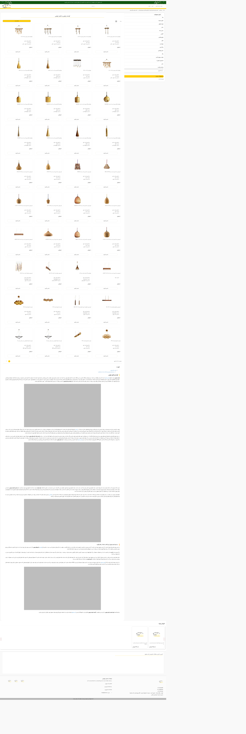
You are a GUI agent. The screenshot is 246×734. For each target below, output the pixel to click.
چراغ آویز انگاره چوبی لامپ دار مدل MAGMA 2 (54, 104)
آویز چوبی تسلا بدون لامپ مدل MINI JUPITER (112, 171)
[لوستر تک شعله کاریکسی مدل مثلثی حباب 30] (19, 334)
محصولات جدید (159, 76)
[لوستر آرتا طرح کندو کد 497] (77, 334)
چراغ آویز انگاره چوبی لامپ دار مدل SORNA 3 (24, 138)
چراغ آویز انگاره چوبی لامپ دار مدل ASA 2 (25, 70)
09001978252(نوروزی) (108, 632)
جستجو (64, 6)
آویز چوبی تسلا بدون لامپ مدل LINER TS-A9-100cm (23, 239)
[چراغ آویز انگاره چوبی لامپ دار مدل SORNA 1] (77, 131)
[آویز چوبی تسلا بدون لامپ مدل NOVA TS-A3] (107, 199)
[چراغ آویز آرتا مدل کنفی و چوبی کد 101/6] (48, 30)
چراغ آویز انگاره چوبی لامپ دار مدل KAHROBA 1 (112, 104)
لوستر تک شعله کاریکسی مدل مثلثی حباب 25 (54, 341)
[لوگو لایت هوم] (6, 6)
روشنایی (50, 478)
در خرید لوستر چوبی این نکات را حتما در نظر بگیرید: (106, 372)
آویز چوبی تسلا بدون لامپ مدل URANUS (84, 171)
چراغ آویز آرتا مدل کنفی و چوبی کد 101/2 (113, 36)
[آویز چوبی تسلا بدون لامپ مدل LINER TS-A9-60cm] (107, 266)
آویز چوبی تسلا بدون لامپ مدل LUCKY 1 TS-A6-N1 (23, 205)
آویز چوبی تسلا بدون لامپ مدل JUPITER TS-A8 (53, 239)
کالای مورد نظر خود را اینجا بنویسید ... (80, 6)
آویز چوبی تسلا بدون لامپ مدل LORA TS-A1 (54, 171)
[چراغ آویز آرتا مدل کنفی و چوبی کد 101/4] (77, 30)
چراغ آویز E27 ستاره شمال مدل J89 (85, 273)
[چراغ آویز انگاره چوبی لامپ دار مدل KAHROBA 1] (107, 97)
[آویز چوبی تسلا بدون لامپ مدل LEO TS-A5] (48, 199)
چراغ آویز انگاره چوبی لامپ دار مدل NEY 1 (113, 138)
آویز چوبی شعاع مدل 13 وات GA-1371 (55, 273)
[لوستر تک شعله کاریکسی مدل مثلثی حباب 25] (48, 334)
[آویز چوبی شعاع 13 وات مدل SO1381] (19, 266)
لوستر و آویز (107, 378)
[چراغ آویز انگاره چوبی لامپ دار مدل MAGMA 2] (48, 97)
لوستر (76, 419)
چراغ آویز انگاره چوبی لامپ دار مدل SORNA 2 (54, 138)
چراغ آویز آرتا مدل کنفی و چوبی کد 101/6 (55, 36)
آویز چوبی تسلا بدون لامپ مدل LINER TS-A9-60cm (111, 273)
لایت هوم (74, 555)
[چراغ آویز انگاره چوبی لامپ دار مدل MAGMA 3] (19, 97)
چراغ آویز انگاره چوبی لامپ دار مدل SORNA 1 (83, 138)
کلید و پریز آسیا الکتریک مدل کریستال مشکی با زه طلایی (140, 586)
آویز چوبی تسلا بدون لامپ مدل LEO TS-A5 (54, 205)
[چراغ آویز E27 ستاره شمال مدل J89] (77, 266)
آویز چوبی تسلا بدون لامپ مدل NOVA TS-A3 (112, 205)
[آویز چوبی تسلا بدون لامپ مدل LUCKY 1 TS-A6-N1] (19, 199)
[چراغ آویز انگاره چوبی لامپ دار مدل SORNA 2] (48, 131)
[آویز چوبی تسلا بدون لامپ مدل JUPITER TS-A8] (48, 232)
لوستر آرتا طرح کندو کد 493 (115, 341)
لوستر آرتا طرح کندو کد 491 (57, 307)
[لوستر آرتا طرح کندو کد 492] (19, 300)
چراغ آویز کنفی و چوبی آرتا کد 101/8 (26, 36)
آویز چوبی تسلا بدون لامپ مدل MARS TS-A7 (83, 239)
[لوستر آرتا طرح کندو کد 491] (48, 300)
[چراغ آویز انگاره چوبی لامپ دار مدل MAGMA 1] (77, 97)
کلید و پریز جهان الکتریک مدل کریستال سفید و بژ (157, 586)
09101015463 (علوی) (108, 626)
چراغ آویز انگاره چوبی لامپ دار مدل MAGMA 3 (24, 104)
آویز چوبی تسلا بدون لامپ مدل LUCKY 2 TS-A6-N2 (111, 239)
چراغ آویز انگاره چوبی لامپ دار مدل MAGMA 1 (83, 104)
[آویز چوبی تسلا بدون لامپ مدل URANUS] (77, 165)
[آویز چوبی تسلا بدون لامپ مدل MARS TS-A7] (77, 232)
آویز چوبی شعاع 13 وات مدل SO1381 (26, 273)
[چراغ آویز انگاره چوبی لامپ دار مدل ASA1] (48, 63)
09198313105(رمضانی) (108, 629)
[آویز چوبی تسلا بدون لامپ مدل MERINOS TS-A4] (77, 199)
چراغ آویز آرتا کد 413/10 (87, 70)
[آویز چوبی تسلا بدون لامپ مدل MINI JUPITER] (107, 165)
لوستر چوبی (103, 525)
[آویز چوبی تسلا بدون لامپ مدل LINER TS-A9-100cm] (19, 232)
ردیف (120, 21)
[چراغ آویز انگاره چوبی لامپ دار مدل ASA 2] (19, 63)
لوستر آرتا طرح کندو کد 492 (27, 307)
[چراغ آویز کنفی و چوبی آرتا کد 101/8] (19, 30)
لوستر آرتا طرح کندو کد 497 (86, 341)
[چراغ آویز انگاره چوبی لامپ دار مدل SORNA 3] (19, 131)
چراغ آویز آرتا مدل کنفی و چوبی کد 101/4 (84, 36)
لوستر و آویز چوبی (113, 370)
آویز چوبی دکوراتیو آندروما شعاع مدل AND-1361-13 (82, 307)
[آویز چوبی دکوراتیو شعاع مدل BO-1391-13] (107, 300)
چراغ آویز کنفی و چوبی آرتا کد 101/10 (114, 70)
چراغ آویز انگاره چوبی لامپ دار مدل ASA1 (55, 70)
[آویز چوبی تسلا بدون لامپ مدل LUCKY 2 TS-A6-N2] (107, 232)
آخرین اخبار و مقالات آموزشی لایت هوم (154, 597)
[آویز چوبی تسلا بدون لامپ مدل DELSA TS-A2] (19, 165)
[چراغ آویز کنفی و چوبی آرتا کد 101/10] (107, 63)
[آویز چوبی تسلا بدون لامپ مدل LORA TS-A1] (48, 165)
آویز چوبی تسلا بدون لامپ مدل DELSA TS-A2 (24, 171)
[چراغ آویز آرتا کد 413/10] (77, 63)
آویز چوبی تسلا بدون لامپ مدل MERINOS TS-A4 (82, 205)
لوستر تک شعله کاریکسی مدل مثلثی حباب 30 (24, 341)
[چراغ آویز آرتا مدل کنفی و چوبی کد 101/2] (107, 30)
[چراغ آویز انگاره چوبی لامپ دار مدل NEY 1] (107, 131)
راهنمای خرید (17, 21)
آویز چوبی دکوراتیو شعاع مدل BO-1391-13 (113, 307)
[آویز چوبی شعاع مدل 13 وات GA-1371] (48, 266)
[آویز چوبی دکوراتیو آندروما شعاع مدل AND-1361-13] (77, 300)
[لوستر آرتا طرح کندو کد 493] (107, 334)
